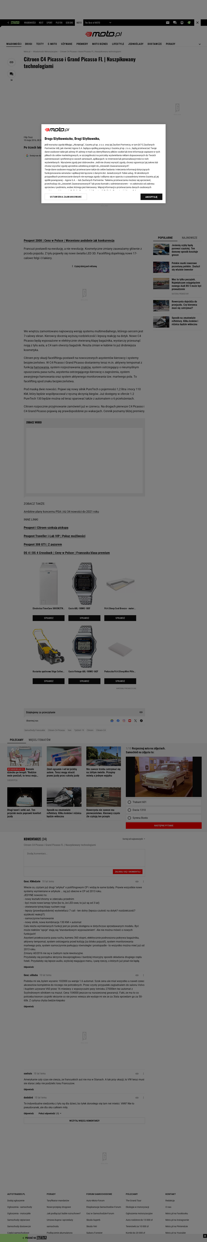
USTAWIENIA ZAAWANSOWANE (66, 196)
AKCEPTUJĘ (151, 197)
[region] (103, 163)
